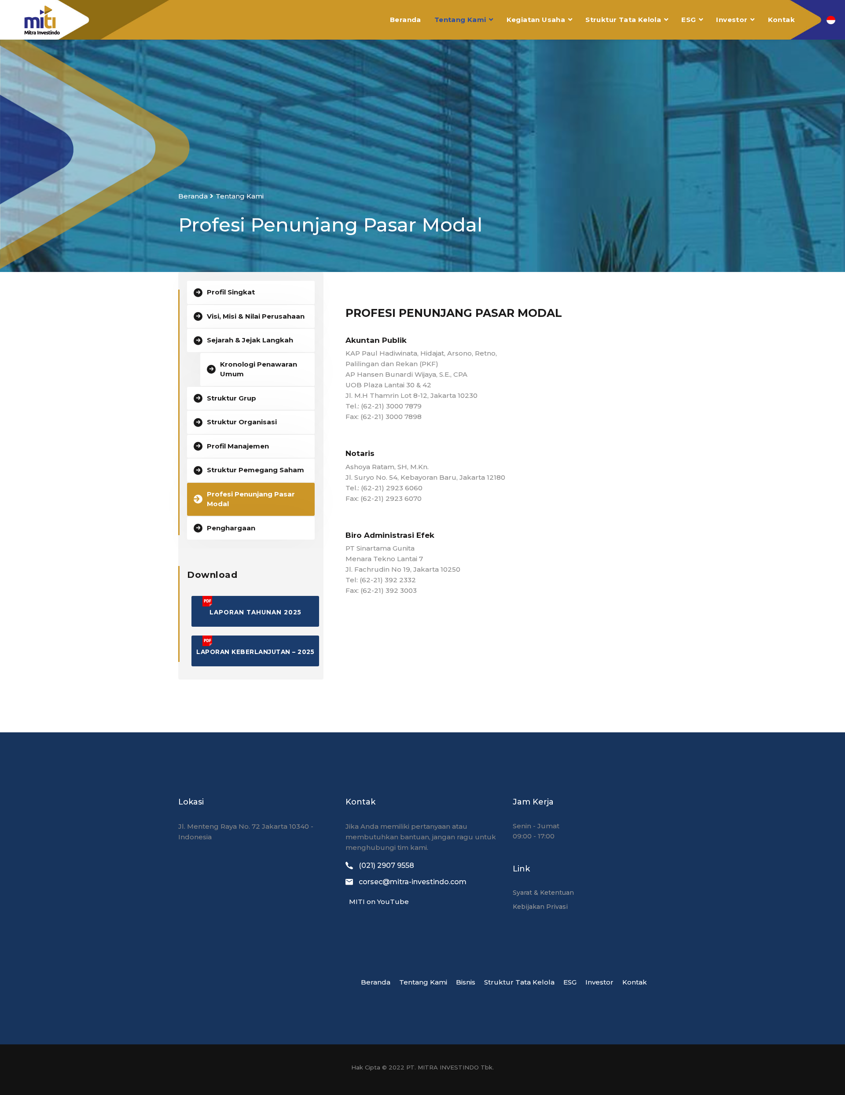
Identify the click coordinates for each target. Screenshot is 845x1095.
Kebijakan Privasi (540, 907)
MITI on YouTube (377, 901)
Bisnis (465, 982)
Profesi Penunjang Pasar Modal (251, 499)
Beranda (405, 19)
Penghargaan (231, 528)
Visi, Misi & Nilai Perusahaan (256, 316)
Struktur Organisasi (242, 422)
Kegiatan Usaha (536, 19)
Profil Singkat (231, 292)
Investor (731, 19)
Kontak (781, 19)
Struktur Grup (231, 398)
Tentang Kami (460, 19)
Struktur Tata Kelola (623, 19)
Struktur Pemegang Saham (255, 470)
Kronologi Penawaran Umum (258, 369)
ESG (688, 19)
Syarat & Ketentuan (543, 893)
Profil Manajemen (238, 446)
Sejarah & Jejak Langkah (250, 340)
